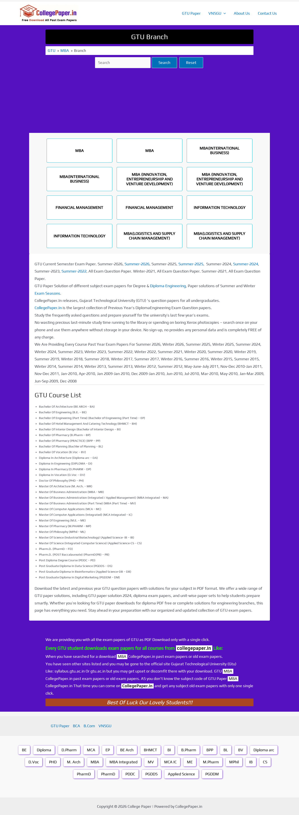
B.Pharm (188, 750)
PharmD (84, 774)
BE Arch (127, 750)
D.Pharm (69, 750)
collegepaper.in (194, 648)
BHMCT (150, 750)
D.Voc (33, 762)
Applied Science (181, 774)
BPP (209, 750)
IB (251, 762)
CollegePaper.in (137, 685)
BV (240, 750)
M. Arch (73, 762)
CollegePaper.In (48, 307)
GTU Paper (191, 13)
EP (108, 750)
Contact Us (267, 13)
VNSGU (214, 13)
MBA (95, 762)
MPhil (234, 762)
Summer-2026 (137, 264)
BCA (76, 725)
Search (164, 62)
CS (265, 762)
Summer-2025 (190, 264)
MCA (91, 750)
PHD (53, 762)
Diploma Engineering (168, 285)
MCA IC (170, 762)
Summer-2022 (74, 271)
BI (169, 750)
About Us (242, 13)
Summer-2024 (245, 264)
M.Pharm (211, 762)
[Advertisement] (149, 100)
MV (151, 762)
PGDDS (151, 774)
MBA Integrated (123, 762)
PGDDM (212, 774)
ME (190, 762)
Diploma (44, 750)
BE (24, 750)
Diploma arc (263, 750)
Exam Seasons (47, 293)
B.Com (89, 725)
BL (225, 750)
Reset (191, 62)
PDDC (130, 774)
